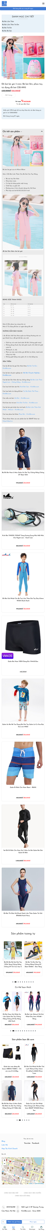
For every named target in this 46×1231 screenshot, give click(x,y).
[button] (43, 3)
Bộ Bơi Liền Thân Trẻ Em (10, 24)
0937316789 (27, 101)
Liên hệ (5, 1145)
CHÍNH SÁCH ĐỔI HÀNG (22, 1195)
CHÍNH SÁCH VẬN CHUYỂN (32, 1193)
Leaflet (30, 1183)
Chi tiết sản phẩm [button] (12, 131)
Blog (3, 1141)
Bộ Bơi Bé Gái (7, 31)
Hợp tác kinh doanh (10, 1149)
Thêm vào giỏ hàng (14, 1222)
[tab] (12, 981)
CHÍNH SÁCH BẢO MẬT (11, 1193)
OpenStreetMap (39, 1183)
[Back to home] (4, 3)
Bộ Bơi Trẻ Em (7, 28)
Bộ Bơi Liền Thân (8, 21)
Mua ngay (33, 1222)
